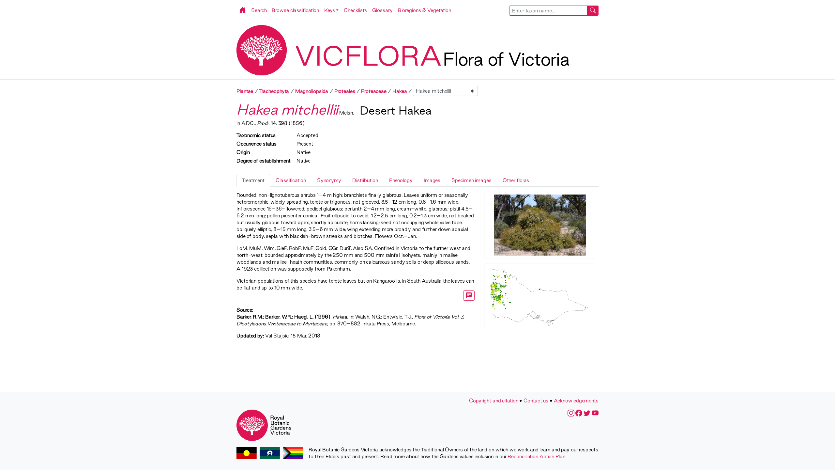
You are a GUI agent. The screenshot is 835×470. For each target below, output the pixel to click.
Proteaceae (374, 91)
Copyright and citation (493, 400)
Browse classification (295, 10)
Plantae (244, 91)
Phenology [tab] (401, 180)
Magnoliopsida (311, 91)
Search (258, 10)
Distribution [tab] (365, 180)
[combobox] (554, 11)
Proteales (344, 91)
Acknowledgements (576, 400)
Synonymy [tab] (329, 180)
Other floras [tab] (516, 180)
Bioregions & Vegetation (424, 10)
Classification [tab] (291, 180)
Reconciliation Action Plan (536, 456)
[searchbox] (548, 11)
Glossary (382, 10)
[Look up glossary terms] (469, 295)
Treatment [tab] (253, 180)
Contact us (536, 400)
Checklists (355, 10)
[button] (331, 10)
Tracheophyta (274, 91)
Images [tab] (432, 180)
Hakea (399, 91)
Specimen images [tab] (471, 180)
